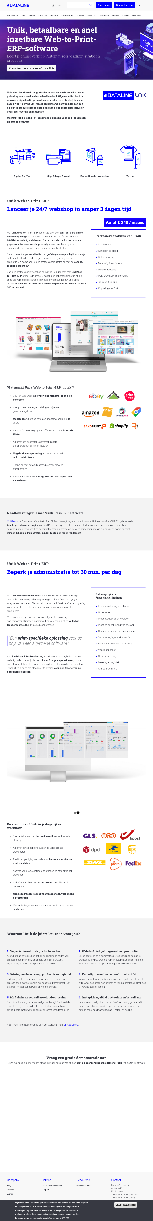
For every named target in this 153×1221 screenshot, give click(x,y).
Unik (23, 15)
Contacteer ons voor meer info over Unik (31, 68)
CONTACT (116, 1180)
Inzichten (136, 15)
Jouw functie (67, 15)
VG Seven (42, 15)
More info (64, 1217)
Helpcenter (60, 5)
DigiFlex (31, 15)
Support (45, 1190)
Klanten (80, 15)
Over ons (92, 15)
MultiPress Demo (83, 1185)
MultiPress (12, 15)
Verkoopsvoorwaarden (52, 1185)
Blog (9, 1185)
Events (126, 15)
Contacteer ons (124, 5)
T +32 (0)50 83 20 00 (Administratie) (126, 1194)
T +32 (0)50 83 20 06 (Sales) (123, 1197)
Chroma (54, 15)
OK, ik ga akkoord (125, 1205)
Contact (10, 1190)
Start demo (104, 5)
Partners (104, 15)
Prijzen (115, 15)
